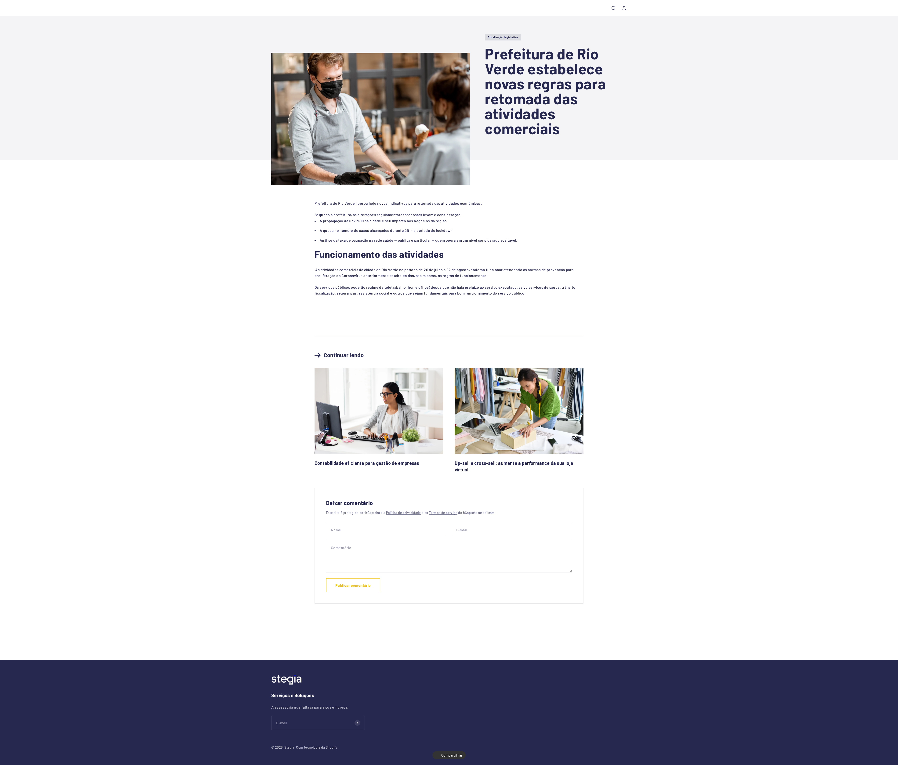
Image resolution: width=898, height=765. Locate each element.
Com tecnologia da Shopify (316, 747)
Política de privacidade (403, 513)
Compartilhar (452, 755)
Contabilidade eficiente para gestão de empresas (367, 463)
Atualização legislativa (503, 37)
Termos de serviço (443, 513)
